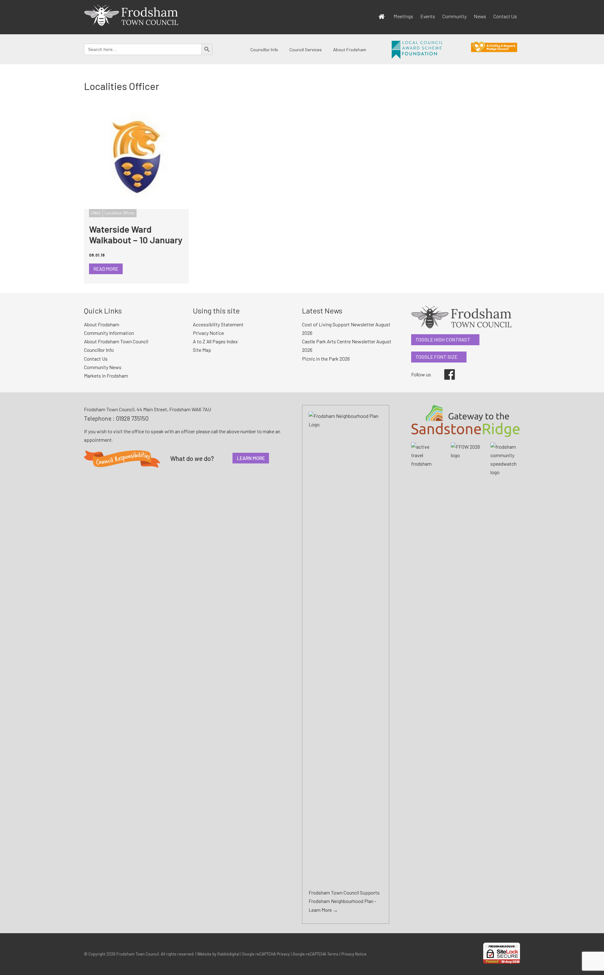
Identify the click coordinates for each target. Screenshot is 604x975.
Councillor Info (264, 49)
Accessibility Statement (218, 324)
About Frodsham (349, 49)
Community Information (109, 333)
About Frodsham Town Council (116, 341)
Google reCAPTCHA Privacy (266, 953)
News (480, 16)
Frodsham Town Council (137, 953)
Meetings (403, 16)
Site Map (202, 350)
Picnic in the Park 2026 (326, 359)
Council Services (305, 49)
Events (427, 16)
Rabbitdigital (228, 953)
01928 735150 (132, 418)
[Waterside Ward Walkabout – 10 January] (136, 156)
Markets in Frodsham (106, 376)
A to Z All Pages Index (215, 341)
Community (454, 16)
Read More (105, 269)
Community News (102, 367)
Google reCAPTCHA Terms (315, 953)
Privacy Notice (208, 333)
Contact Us (505, 16)
